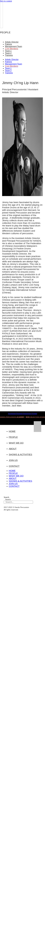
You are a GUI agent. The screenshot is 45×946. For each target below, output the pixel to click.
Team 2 (8, 53)
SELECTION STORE (35, 417)
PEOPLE (13, 437)
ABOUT (12, 448)
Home (12, 431)
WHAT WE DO (16, 443)
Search (6, 497)
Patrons (8, 44)
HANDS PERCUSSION (12, 417)
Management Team (13, 46)
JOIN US (13, 460)
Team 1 (8, 51)
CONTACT (14, 466)
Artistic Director (11, 42)
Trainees (9, 55)
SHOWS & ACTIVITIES (20, 454)
